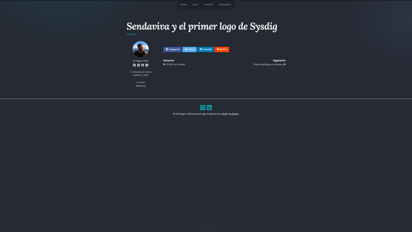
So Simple (234, 113)
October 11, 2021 (140, 75)
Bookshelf (225, 4)
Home (184, 4)
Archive (209, 4)
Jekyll (224, 113)
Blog (195, 4)
